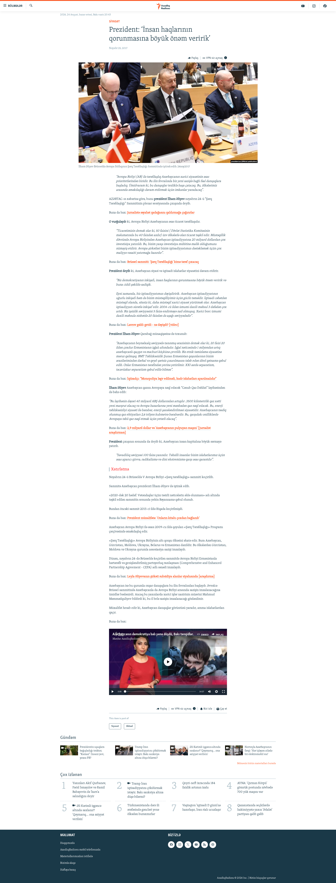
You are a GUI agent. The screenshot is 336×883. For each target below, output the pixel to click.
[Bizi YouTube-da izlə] (303, 6)
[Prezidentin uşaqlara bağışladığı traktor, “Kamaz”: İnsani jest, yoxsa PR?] (69, 750)
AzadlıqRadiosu (131, 639)
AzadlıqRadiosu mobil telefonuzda (80, 849)
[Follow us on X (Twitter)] (188, 844)
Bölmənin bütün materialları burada (256, 763)
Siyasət (114, 21)
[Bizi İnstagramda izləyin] (314, 6)
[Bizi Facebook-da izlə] (325, 6)
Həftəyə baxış (68, 869)
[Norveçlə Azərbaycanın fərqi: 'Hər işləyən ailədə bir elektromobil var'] (234, 750)
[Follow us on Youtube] (196, 844)
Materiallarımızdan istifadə (76, 856)
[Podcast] (212, 844)
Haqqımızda (67, 843)
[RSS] (204, 844)
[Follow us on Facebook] (171, 844)
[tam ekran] (223, 691)
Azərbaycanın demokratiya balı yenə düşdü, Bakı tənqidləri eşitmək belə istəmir (168, 634)
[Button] (193, 58)
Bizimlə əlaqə (67, 863)
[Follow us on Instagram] (179, 844)
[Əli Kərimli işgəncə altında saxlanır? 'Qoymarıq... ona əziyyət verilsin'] (179, 750)
